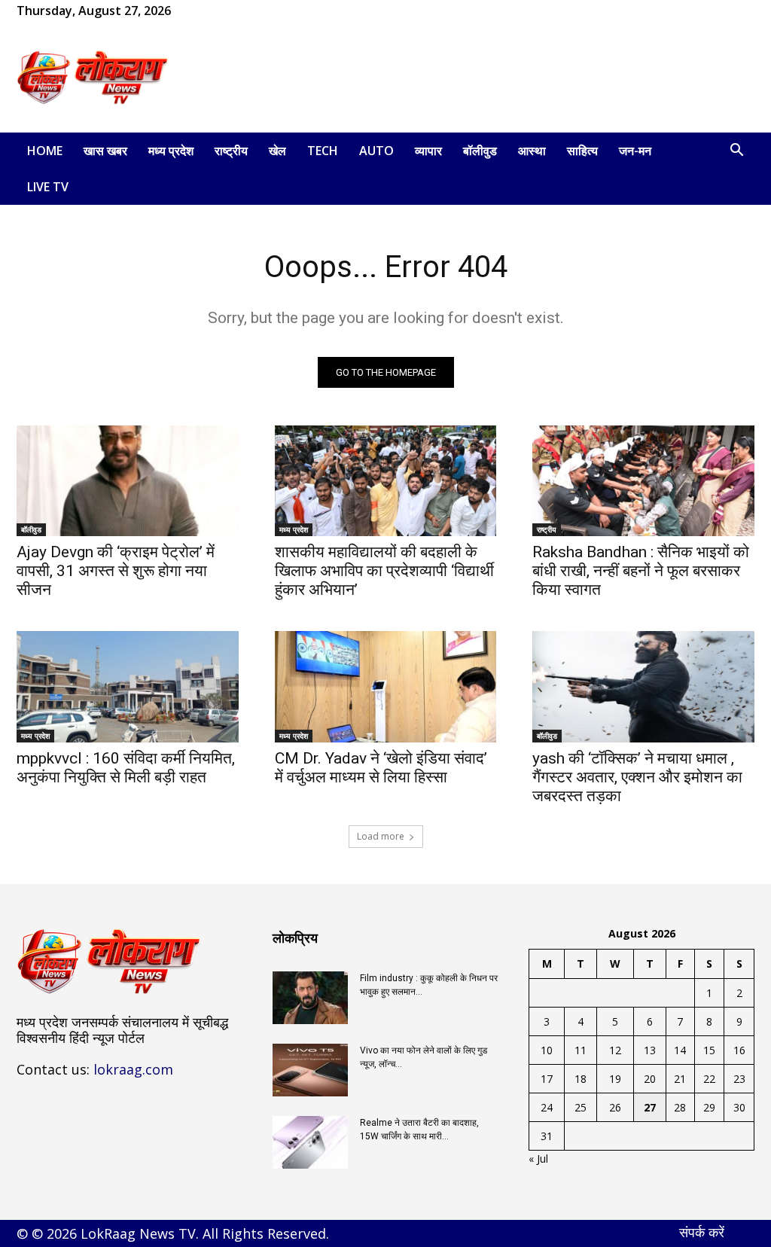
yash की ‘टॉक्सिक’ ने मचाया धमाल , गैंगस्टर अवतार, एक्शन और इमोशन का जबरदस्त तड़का (637, 777)
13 (650, 1050)
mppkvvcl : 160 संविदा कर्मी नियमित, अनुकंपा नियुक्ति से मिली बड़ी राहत (126, 767)
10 (547, 1050)
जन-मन (635, 150)
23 (739, 1079)
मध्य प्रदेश (171, 150)
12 (615, 1050)
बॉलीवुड (480, 150)
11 (580, 1050)
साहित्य (582, 150)
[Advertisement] (480, 77)
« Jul (538, 1158)
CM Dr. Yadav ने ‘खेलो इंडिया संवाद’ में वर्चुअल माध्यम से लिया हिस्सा (381, 767)
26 (615, 1107)
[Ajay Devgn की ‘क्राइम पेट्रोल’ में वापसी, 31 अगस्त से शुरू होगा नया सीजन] (128, 480)
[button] (736, 152)
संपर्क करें (701, 1232)
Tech (322, 150)
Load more (380, 836)
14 (680, 1050)
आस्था (532, 150)
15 (709, 1050)
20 (650, 1079)
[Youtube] (256, 10)
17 (547, 1079)
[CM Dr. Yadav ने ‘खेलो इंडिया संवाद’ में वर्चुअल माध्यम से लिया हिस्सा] (386, 686)
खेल (277, 150)
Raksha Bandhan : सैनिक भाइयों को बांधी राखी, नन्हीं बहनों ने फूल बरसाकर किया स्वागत (640, 571)
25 (580, 1107)
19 (615, 1079)
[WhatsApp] (231, 10)
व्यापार (428, 150)
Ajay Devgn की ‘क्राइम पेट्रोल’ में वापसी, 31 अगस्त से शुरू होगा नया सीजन (116, 571)
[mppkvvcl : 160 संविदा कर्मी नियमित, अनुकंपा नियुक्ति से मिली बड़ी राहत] (128, 686)
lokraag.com (133, 1069)
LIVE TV (48, 186)
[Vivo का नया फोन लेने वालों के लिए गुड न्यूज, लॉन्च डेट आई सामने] (310, 1070)
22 (709, 1079)
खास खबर (105, 150)
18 (580, 1079)
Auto (376, 150)
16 (739, 1050)
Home (44, 150)
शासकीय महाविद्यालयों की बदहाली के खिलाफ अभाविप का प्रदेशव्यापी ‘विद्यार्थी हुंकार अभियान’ (384, 571)
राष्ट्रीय (231, 150)
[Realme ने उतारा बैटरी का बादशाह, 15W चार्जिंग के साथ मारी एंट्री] (310, 1142)
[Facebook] (206, 10)
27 (650, 1107)
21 (680, 1079)
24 (547, 1107)
